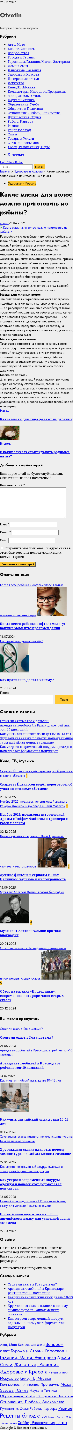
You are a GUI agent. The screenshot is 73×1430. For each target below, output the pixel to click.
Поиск (4, 693)
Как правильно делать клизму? (21, 641)
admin (4, 223)
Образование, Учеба (23, 104)
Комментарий (12, 485)
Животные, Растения (24, 70)
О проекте (16, 154)
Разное (13, 126)
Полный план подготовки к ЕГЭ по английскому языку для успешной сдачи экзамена (33, 1203)
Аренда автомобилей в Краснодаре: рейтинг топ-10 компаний (31, 1065)
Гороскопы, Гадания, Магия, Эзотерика (39, 61)
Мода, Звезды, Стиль (24, 96)
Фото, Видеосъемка (23, 143)
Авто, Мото (16, 44)
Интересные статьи (23, 79)
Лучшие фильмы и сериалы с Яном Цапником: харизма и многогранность (33, 877)
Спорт (12, 134)
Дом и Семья (18, 66)
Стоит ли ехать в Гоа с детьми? (24, 721)
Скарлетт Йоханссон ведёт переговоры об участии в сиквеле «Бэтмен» (36, 786)
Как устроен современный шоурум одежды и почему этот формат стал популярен (36, 749)
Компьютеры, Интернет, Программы (37, 91)
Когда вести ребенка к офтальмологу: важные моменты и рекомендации (32, 626)
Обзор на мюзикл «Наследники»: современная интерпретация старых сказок (32, 995)
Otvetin (11, 15)
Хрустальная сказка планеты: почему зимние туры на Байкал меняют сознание (36, 740)
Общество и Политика (25, 108)
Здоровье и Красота (23, 74)
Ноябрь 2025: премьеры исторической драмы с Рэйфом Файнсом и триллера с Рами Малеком (33, 803)
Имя (4, 524)
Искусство (16, 83)
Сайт (4, 540)
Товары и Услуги (21, 138)
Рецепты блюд (19, 130)
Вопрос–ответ (18, 53)
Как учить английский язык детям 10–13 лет (35, 734)
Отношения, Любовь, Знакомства (34, 113)
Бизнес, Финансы (21, 49)
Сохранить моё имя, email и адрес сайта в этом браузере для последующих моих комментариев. (35, 552)
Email (5, 532)
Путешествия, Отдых (24, 117)
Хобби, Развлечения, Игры (29, 147)
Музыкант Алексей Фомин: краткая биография (32, 892)
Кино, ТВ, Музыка (21, 87)
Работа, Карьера (20, 121)
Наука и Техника (21, 100)
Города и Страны (21, 57)
